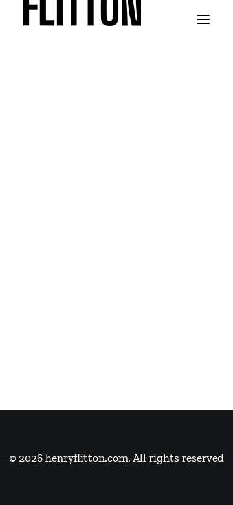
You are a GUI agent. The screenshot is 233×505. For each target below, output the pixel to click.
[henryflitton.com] (82, 19)
